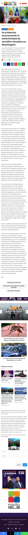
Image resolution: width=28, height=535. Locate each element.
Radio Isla (6, 59)
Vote (25, 464)
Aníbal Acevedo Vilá (14, 282)
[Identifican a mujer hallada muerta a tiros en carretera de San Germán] (21, 390)
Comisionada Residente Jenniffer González (14, 286)
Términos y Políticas (12, 524)
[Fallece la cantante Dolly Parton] (7, 373)
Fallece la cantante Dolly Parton (6, 379)
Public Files (21, 524)
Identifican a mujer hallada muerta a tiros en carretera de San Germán (21, 398)
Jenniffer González (14, 291)
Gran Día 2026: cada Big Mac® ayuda (14, 312)
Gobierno (13, 25)
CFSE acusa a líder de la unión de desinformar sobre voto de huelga (21, 381)
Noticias (8, 25)
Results (19, 464)
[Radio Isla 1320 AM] (10, 3)
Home (4, 25)
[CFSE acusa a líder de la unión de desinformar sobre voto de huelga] (21, 373)
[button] (14, 444)
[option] (14, 311)
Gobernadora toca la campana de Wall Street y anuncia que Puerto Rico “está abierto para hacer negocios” (7, 399)
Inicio (5, 524)
